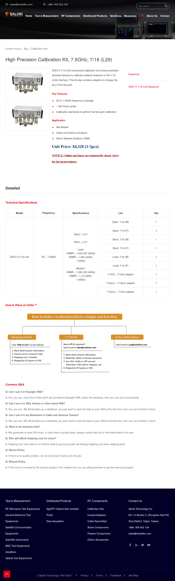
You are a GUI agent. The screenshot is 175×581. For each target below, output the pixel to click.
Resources (130, 15)
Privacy (85, 575)
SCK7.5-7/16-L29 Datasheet (144, 86)
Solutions (115, 15)
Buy (141, 15)
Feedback (115, 575)
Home (28, 15)
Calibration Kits (39, 48)
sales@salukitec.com (21, 4)
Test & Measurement (17, 501)
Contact (165, 15)
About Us (152, 15)
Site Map (133, 575)
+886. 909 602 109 (57, 4)
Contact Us (135, 501)
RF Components (97, 501)
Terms (99, 575)
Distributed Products (58, 501)
